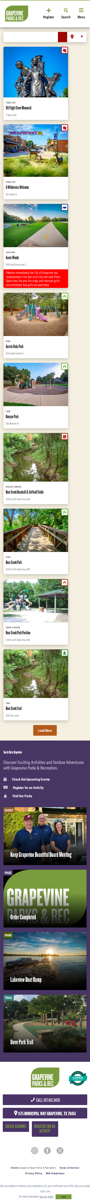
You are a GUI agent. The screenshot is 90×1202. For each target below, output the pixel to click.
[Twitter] (60, 1150)
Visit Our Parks (22, 796)
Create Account (15, 1126)
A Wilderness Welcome (17, 187)
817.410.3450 (47, 1100)
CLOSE (63, 1196)
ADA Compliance (55, 1173)
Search (66, 16)
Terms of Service (69, 1167)
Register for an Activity (28, 787)
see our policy (46, 1196)
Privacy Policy (33, 1173)
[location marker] (72, 36)
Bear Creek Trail (14, 708)
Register (48, 16)
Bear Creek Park (14, 562)
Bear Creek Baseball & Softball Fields (25, 492)
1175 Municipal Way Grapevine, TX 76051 (46, 1113)
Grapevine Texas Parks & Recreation (37, 1167)
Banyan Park (12, 416)
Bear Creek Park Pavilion (18, 632)
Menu (81, 16)
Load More (45, 730)
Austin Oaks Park (14, 346)
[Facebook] (47, 1150)
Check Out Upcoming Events (31, 779)
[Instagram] (34, 1150)
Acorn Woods (12, 257)
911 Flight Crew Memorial (18, 107)
